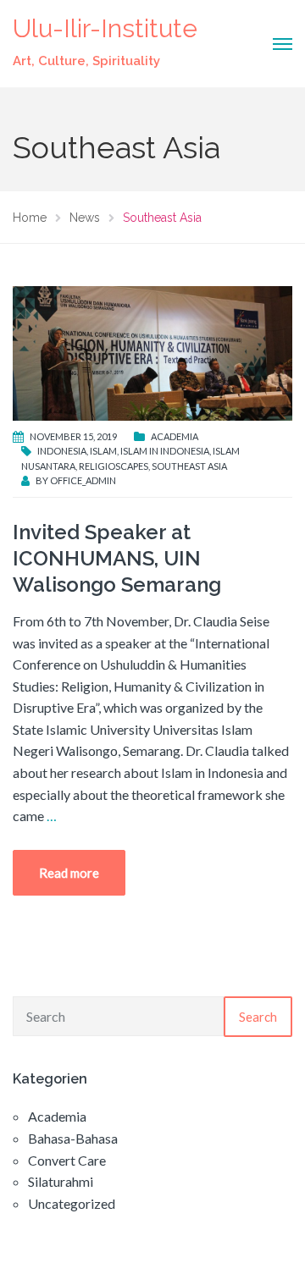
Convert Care (67, 1160)
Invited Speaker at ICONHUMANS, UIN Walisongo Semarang (117, 558)
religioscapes (113, 466)
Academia (174, 436)
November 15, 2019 (73, 436)
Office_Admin (83, 480)
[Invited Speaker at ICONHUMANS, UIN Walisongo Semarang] (152, 351)
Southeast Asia (189, 466)
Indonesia (61, 450)
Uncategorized (71, 1203)
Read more (69, 872)
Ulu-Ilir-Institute (105, 28)
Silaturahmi (60, 1181)
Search (258, 1016)
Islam (103, 450)
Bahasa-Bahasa (73, 1138)
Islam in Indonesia (164, 450)
